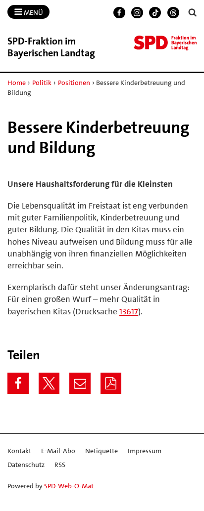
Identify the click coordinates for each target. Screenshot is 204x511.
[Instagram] (137, 13)
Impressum (144, 450)
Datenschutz (26, 464)
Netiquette (101, 450)
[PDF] (111, 383)
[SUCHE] (192, 12)
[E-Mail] (80, 383)
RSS (59, 464)
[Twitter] (49, 383)
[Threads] (173, 13)
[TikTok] (155, 13)
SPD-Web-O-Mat (69, 485)
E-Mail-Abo (58, 450)
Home (16, 82)
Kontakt (19, 450)
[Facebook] (119, 13)
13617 (128, 311)
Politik (41, 82)
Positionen (74, 82)
